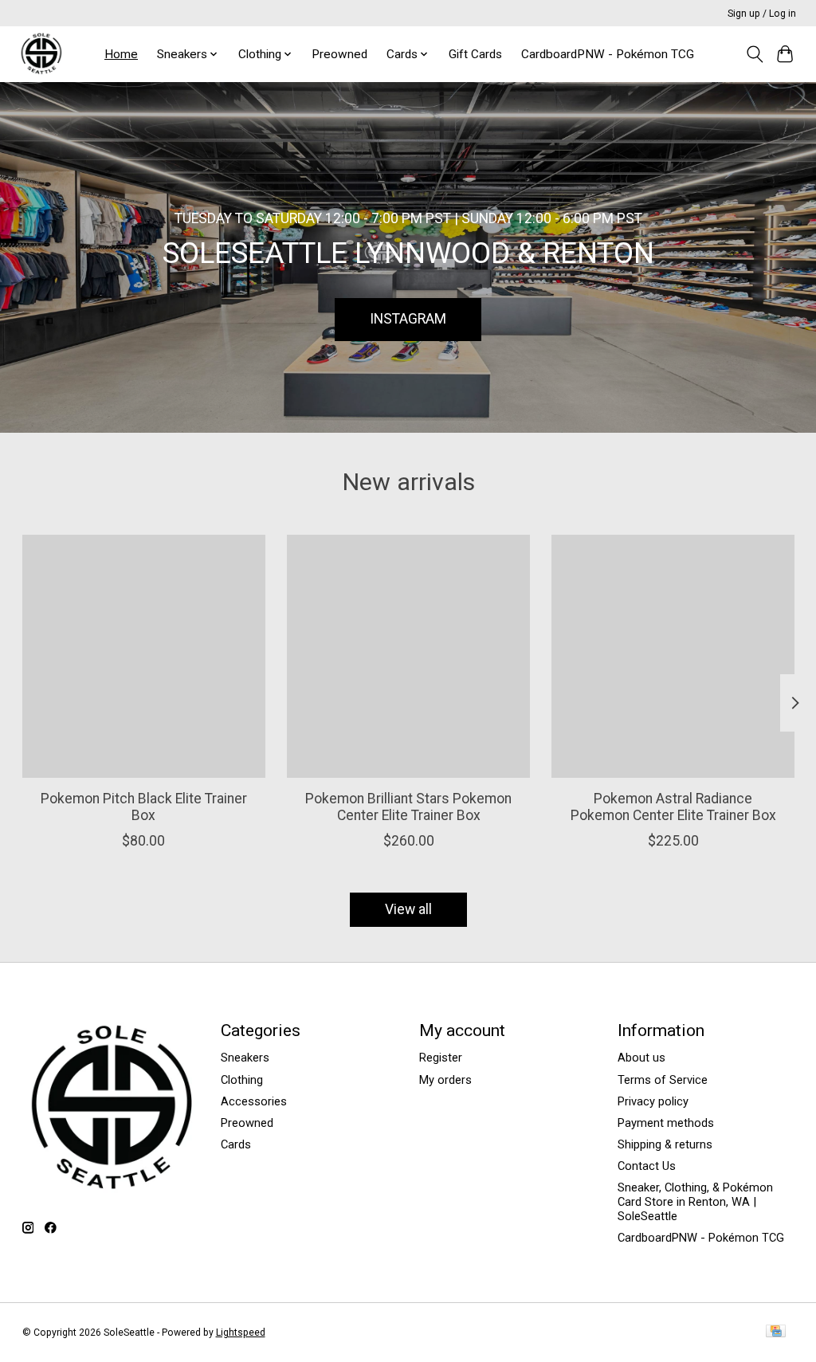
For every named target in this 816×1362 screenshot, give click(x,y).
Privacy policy (653, 1101)
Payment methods (666, 1123)
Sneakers (245, 1057)
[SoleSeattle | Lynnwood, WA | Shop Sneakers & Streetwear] (41, 54)
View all (408, 909)
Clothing (242, 1080)
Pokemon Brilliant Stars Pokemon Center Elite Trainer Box (408, 807)
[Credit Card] (776, 1332)
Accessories (254, 1101)
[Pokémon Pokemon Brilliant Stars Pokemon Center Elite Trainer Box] (408, 656)
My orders (445, 1080)
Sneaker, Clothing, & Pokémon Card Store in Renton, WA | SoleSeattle (695, 1201)
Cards (236, 1144)
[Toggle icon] (754, 54)
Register (440, 1057)
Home (121, 54)
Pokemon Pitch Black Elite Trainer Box (143, 807)
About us (641, 1057)
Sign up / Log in (762, 13)
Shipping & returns (665, 1144)
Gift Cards (475, 54)
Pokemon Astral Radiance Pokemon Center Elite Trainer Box (672, 807)
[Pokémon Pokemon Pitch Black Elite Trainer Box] (143, 656)
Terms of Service (663, 1080)
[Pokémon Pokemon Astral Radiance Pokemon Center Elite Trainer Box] (672, 656)
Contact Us (647, 1166)
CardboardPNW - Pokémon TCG (607, 54)
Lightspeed (240, 1332)
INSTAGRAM (408, 319)
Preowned (339, 54)
